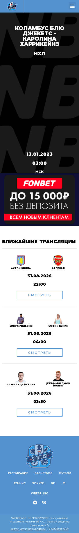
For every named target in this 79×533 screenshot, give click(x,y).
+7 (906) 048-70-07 (58, 528)
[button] (72, 5)
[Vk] (44, 502)
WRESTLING (39, 493)
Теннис (20, 483)
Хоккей (38, 483)
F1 (64, 483)
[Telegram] (35, 502)
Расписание (18, 473)
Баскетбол (43, 473)
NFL (53, 483)
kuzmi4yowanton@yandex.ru (28, 528)
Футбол (65, 473)
